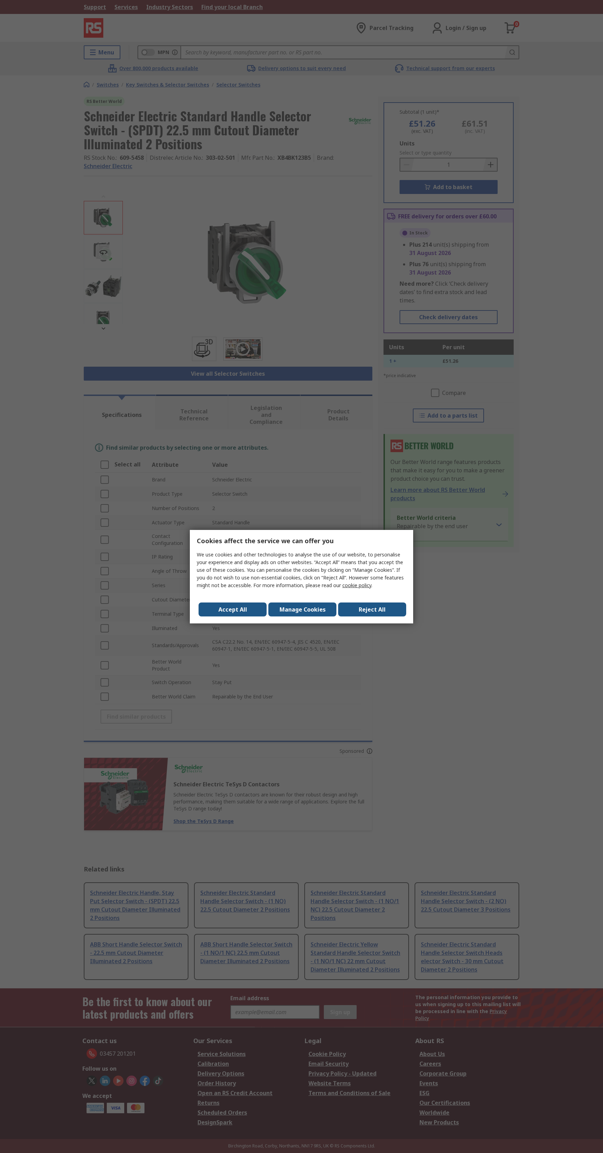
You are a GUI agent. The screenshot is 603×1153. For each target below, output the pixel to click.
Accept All (232, 609)
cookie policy (356, 585)
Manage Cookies (303, 609)
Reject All (372, 609)
